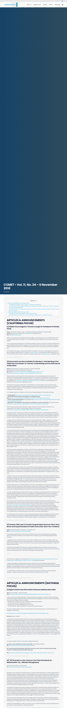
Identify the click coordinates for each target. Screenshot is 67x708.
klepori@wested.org (29, 333)
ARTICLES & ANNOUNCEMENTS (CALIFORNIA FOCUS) (18, 303)
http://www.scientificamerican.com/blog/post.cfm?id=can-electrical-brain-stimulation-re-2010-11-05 (31, 652)
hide (36, 300)
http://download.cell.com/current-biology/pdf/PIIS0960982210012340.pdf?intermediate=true (30, 594)
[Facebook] (62, 1)
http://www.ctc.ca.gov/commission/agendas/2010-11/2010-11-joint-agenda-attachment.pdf (29, 398)
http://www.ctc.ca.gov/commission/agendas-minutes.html (28, 380)
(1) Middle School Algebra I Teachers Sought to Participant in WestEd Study (25, 304)
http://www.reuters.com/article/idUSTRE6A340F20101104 (22, 645)
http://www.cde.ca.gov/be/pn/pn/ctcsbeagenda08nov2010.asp (27, 373)
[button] (32, 4)
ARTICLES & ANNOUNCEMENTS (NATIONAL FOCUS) (18, 312)
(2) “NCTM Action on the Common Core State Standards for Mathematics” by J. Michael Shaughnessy (31, 315)
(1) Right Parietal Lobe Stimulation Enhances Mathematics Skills (23, 313)
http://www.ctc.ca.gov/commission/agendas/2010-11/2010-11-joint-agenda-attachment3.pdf (27, 404)
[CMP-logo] (10, 5)
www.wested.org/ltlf (16, 334)
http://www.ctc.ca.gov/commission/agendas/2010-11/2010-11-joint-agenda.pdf (33, 395)
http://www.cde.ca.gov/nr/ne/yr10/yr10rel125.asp (20, 531)
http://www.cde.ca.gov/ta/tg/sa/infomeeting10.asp (19, 505)
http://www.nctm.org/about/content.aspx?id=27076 (20, 667)
